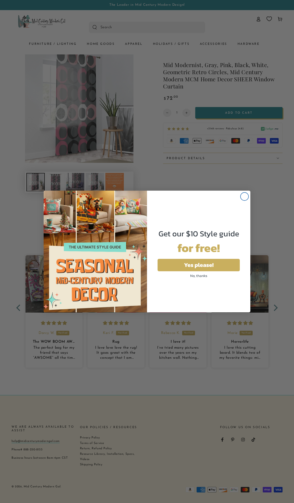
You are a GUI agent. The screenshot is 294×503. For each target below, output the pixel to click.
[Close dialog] (244, 196)
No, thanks (198, 275)
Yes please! (199, 264)
